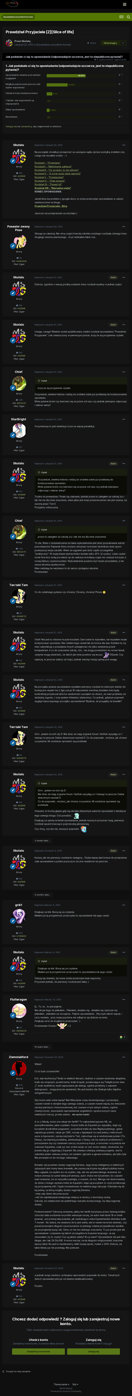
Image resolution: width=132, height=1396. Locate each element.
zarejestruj (26, 126)
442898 (21, 176)
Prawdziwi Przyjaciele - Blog (51, 206)
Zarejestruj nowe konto (38, 1351)
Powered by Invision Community (66, 1391)
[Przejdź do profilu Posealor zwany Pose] (19, 241)
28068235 (21, 1030)
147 (20, 447)
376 (20, 1085)
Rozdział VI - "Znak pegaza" (50, 180)
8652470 (21, 403)
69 (20, 613)
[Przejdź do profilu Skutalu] (9, 42)
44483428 (21, 261)
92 (20, 1027)
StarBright (18, 419)
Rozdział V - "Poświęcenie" (49, 177)
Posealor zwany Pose (18, 228)
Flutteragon (18, 999)
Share (92, 43)
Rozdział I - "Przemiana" (48, 162)
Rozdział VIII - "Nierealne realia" (53, 188)
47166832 (21, 936)
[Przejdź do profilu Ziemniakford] (19, 1068)
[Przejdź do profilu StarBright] (19, 430)
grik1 (18, 905)
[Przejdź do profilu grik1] (19, 916)
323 (20, 933)
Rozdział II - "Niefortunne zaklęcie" (53, 166)
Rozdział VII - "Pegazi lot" (48, 184)
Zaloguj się (11, 126)
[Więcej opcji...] (124, 145)
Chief (18, 371)
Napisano (48, 145)
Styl (74, 1384)
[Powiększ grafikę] (104, 592)
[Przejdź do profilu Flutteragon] (19, 1011)
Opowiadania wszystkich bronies (53, 44)
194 (20, 173)
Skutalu (18, 145)
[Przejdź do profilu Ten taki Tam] (19, 596)
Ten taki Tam (18, 585)
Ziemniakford (18, 1057)
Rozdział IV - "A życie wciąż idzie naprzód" (58, 173)
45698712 (21, 616)
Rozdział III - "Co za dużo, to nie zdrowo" (57, 170)
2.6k (20, 400)
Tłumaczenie (61, 1384)
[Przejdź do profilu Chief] (19, 383)
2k (20, 258)
